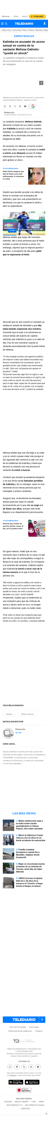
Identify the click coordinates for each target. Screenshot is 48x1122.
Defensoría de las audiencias (20, 1031)
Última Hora (6, 30)
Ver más (18, 732)
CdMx (15, 16)
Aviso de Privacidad (18, 1027)
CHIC (33, 1102)
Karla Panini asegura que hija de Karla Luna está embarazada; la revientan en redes (13, 175)
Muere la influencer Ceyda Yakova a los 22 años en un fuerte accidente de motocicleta (30, 837)
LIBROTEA (25, 1109)
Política (31, 30)
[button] (41, 83)
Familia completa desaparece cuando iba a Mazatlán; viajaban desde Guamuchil (28, 853)
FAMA (41, 1102)
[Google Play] (15, 1082)
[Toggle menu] (2, 24)
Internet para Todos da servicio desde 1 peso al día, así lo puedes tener (13, 526)
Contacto (38, 1031)
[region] (24, 6)
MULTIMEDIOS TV (14, 1105)
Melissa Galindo (27, 714)
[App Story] (32, 1082)
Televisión (39, 30)
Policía (24, 30)
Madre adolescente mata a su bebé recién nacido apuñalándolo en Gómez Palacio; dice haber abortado (29, 825)
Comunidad (16, 30)
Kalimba (9, 714)
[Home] (24, 23)
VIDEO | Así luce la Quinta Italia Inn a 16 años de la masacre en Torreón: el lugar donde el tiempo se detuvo (29, 882)
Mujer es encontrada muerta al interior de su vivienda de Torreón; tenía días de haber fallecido (30, 868)
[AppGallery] (24, 1090)
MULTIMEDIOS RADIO (34, 1105)
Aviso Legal (33, 1027)
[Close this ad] (46, 1113)
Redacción (9, 112)
